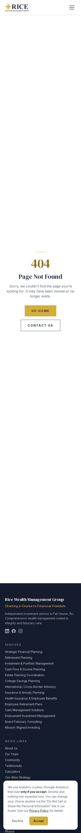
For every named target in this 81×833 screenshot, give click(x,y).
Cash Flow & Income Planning (25, 669)
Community (12, 760)
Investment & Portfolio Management (29, 663)
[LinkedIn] (7, 631)
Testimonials (13, 765)
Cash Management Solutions (24, 710)
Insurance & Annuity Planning (24, 692)
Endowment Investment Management (30, 716)
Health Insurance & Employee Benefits (31, 698)
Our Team (11, 754)
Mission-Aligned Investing (22, 727)
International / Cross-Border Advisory (30, 686)
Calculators (12, 771)
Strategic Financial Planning (23, 652)
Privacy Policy (39, 810)
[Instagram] (20, 631)
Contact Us (40, 325)
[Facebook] (14, 631)
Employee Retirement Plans (23, 704)
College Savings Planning (22, 681)
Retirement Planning (18, 657)
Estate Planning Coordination (24, 675)
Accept (38, 821)
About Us (11, 748)
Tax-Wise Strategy (18, 777)
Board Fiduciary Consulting (23, 721)
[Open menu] (72, 7)
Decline (17, 821)
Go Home (40, 311)
